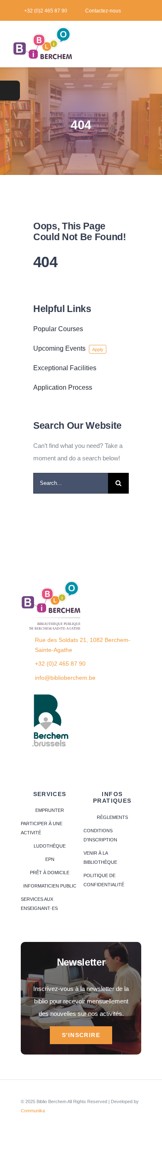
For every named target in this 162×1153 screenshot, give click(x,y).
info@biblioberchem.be (65, 677)
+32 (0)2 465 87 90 (60, 663)
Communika (33, 1110)
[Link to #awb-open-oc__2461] (10, 91)
